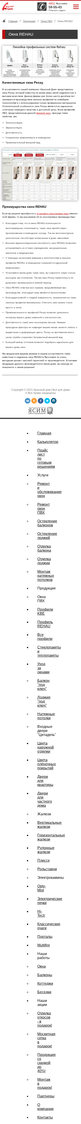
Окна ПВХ (46, 21)
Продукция (29, 21)
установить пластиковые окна (52, 213)
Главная (13, 21)
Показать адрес (57, 10)
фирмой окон (43, 113)
